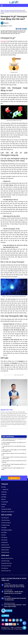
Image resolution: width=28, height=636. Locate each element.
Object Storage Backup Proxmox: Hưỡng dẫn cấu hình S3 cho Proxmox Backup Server (13, 439)
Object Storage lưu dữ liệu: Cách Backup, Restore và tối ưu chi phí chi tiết (13, 458)
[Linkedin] (26, 29)
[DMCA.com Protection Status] (13, 615)
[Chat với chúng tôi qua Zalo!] (24, 624)
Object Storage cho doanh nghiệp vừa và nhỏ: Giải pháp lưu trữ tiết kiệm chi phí (13, 450)
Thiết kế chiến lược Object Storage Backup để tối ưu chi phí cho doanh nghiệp (13, 465)
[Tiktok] (24, 29)
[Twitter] (18, 29)
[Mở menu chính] (2, 5)
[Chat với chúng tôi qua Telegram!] (24, 629)
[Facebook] (16, 29)
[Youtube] (20, 29)
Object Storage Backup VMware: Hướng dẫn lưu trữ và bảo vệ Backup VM (13, 443)
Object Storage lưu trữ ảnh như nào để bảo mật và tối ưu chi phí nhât (14, 461)
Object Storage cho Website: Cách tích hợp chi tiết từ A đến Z (13, 454)
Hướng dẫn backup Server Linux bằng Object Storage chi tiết (13, 447)
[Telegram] (22, 29)
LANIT (2, 10)
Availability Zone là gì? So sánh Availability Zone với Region (12, 468)
